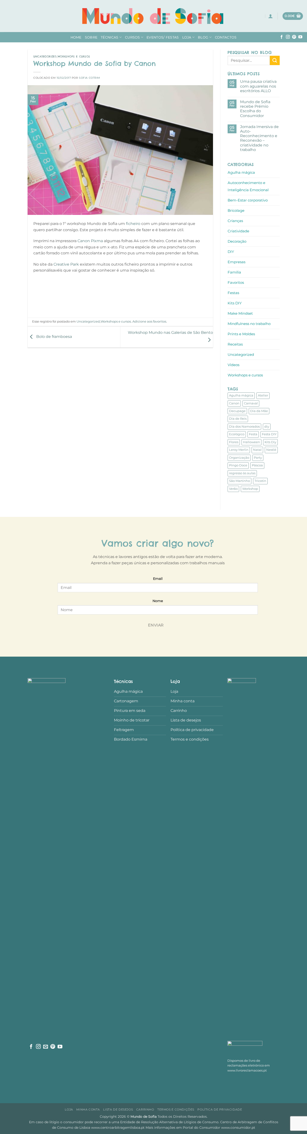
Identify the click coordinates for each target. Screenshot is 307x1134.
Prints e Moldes (241, 334)
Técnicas (109, 37)
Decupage (237, 411)
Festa (253, 434)
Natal (257, 450)
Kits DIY (235, 303)
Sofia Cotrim (89, 77)
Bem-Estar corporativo (248, 200)
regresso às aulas (242, 473)
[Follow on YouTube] (300, 37)
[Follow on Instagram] (288, 37)
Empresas (236, 262)
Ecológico (236, 434)
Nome (158, 601)
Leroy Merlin (238, 450)
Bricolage (236, 210)
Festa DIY (269, 434)
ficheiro (133, 223)
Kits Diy (270, 442)
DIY (231, 251)
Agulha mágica (241, 172)
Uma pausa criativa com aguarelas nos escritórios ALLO (258, 86)
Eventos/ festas (163, 37)
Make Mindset (240, 313)
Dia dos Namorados (244, 426)
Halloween (251, 442)
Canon (234, 403)
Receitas (235, 344)
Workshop (250, 489)
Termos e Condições (175, 1109)
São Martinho (239, 481)
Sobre (91, 37)
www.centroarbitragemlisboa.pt (118, 1127)
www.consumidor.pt (238, 1127)
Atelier (263, 395)
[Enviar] (274, 60)
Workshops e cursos (74, 56)
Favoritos (236, 282)
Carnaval (251, 403)
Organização (239, 457)
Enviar (156, 625)
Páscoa (257, 465)
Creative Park (66, 264)
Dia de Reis (238, 418)
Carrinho (145, 1109)
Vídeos (233, 365)
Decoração (237, 241)
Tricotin (260, 481)
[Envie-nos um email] (45, 1047)
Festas (233, 292)
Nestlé (271, 450)
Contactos (226, 37)
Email (158, 578)
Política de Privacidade (219, 1109)
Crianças (235, 220)
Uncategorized (45, 56)
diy (266, 426)
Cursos (132, 37)
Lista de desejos (118, 1109)
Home (76, 37)
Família (234, 272)
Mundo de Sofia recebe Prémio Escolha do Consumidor (255, 109)
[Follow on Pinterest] (294, 37)
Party (258, 457)
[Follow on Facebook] (281, 37)
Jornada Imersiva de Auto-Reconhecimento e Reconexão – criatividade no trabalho (259, 138)
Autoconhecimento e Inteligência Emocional (248, 186)
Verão (233, 489)
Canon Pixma (90, 241)
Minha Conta (88, 1109)
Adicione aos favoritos (149, 321)
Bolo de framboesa (53, 337)
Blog (203, 37)
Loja (186, 37)
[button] (270, 16)
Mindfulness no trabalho (249, 323)
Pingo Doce (238, 465)
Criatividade (238, 231)
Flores (233, 442)
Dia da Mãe (259, 411)
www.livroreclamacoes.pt (247, 1070)
